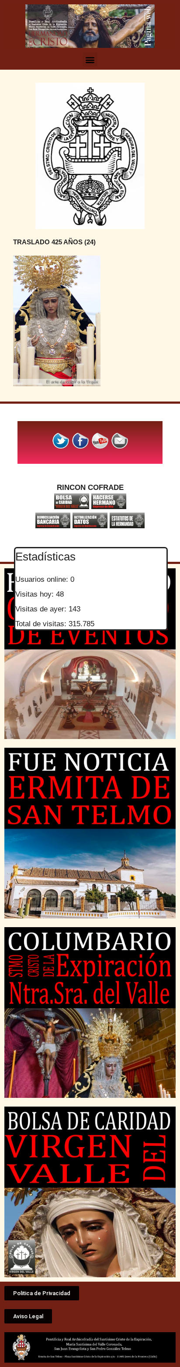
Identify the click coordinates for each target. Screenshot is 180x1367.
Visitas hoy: (35, 594)
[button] (90, 59)
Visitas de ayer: (42, 609)
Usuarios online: (42, 579)
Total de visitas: (42, 624)
